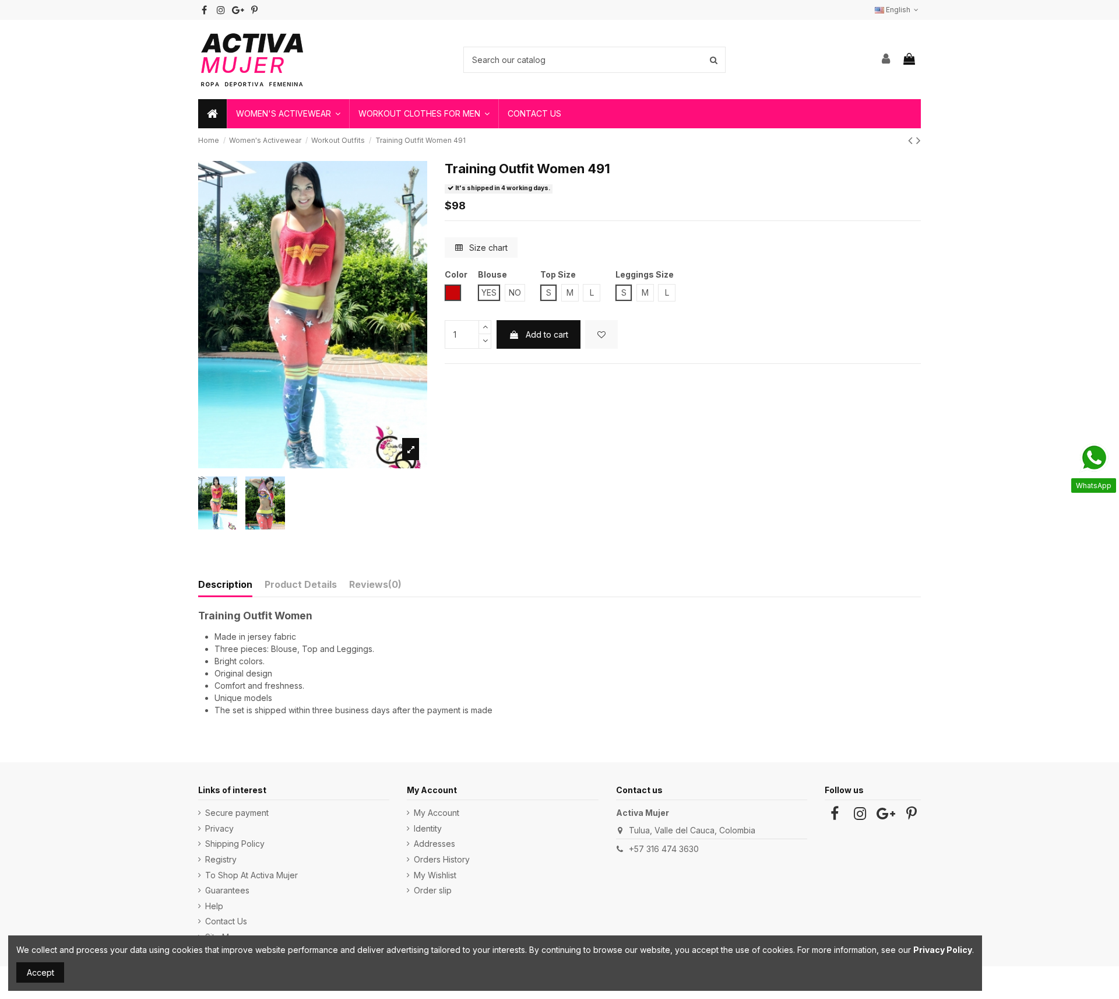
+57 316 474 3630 (664, 849)
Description (225, 584)
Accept (40, 972)
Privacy (219, 828)
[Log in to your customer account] (886, 59)
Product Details (301, 584)
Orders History (442, 859)
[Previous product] (912, 140)
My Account (436, 813)
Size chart (487, 248)
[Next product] (918, 140)
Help (214, 906)
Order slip (433, 890)
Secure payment (237, 813)
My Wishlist (435, 875)
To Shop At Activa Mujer (251, 875)
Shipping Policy (235, 844)
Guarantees (227, 890)
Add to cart (547, 334)
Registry (221, 859)
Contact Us (226, 921)
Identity (428, 828)
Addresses (434, 844)
